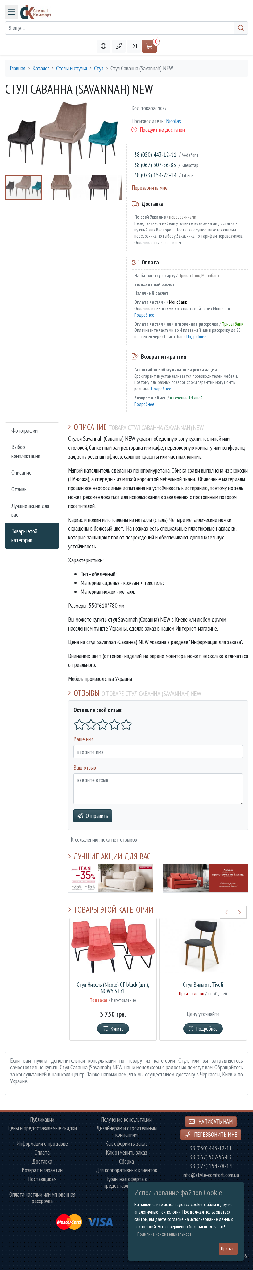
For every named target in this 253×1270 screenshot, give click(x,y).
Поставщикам (42, 1179)
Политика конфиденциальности (165, 1234)
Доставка (42, 1161)
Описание (21, 472)
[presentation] (226, 912)
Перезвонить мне (150, 187)
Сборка (126, 1161)
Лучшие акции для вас (30, 510)
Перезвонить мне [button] (215, 1134)
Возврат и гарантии (42, 1170)
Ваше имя (83, 739)
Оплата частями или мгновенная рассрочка (42, 1197)
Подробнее (144, 315)
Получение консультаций (126, 1119)
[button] (119, 46)
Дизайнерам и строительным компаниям (126, 1131)
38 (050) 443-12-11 (155, 154)
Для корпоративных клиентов (126, 1170)
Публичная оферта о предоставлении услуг (126, 1182)
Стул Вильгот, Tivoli (203, 984)
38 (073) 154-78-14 (155, 175)
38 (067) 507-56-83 (155, 165)
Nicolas (173, 121)
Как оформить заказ (126, 1143)
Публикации (42, 1119)
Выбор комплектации (25, 451)
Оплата (42, 1152)
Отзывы (19, 489)
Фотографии (24, 430)
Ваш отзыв (84, 767)
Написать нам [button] (215, 1121)
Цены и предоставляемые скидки (42, 1128)
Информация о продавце (42, 1143)
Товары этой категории (24, 535)
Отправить (97, 815)
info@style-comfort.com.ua (211, 1175)
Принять (228, 1248)
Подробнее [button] (207, 1028)
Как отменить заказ (126, 1152)
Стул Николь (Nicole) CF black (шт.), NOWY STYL (113, 987)
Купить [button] (117, 1028)
